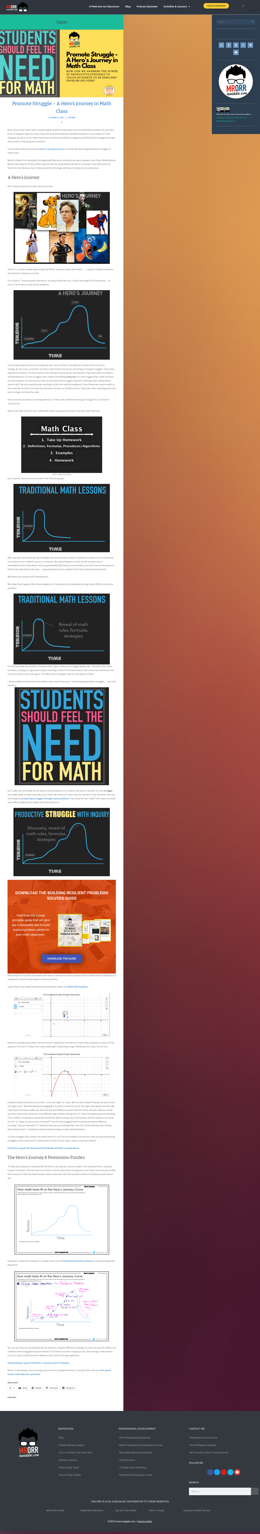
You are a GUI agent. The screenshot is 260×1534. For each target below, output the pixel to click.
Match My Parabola (78, 986)
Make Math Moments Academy (135, 1452)
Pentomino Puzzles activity (77, 1260)
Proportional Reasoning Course (135, 1475)
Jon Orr (71, 117)
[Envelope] (237, 1472)
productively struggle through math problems (45, 798)
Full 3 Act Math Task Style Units (75, 1452)
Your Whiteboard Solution (203, 1445)
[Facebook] (210, 1472)
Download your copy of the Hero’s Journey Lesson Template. (39, 1362)
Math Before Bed (55, 1510)
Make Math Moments (91, 1510)
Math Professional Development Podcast (141, 1445)
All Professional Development (134, 1437)
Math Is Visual (156, 1510)
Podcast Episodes (147, 6)
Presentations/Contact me (203, 1437)
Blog (128, 6)
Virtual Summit (127, 1460)
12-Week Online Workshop (133, 1467)
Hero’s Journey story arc (51, 148)
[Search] (253, 6)
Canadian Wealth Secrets (196, 1510)
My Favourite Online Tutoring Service (208, 1452)
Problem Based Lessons (71, 1445)
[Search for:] (235, 22)
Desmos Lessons (68, 1460)
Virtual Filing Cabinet (70, 1475)
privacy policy (145, 1521)
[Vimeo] (231, 1472)
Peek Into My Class (69, 1467)
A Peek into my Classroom (104, 6)
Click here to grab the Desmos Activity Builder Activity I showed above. (43, 1148)
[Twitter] (217, 1472)
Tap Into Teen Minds (125, 1510)
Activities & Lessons (175, 6)
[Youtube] (224, 1472)
